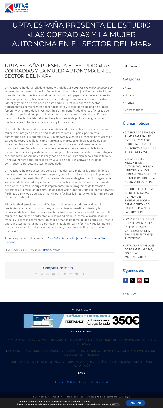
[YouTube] (139, 280)
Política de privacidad (107, 396)
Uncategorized (134, 110)
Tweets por (130, 293)
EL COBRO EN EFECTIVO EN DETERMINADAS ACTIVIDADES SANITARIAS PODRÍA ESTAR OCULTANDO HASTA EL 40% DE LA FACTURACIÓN (139, 200)
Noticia (47, 249)
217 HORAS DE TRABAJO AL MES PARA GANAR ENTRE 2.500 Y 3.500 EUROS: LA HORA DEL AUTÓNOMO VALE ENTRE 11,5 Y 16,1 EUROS (81, 341)
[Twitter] (132, 280)
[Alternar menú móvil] (156, 5)
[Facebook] (125, 280)
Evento (129, 88)
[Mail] (146, 280)
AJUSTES (115, 404)
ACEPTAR (136, 402)
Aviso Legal (124, 396)
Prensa (56, 249)
